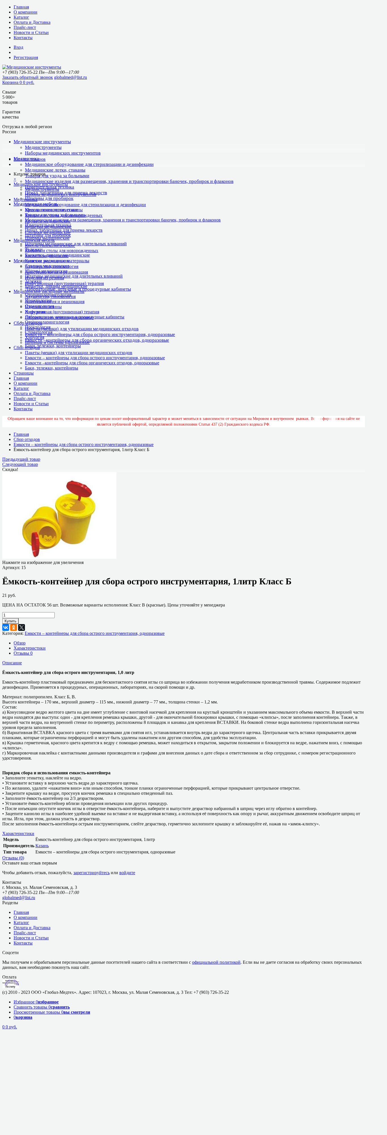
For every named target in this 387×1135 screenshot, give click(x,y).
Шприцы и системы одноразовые (57, 342)
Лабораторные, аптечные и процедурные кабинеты (74, 316)
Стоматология (38, 332)
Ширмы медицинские (46, 271)
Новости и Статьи (31, 32)
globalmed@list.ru (70, 77)
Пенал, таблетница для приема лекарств (64, 230)
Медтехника (25, 199)
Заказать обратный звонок (27, 77)
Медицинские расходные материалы (49, 291)
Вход (18, 47)
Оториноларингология (47, 322)
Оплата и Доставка (32, 22)
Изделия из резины (43, 306)
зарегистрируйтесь (91, 872)
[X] (21, 627)
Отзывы (23, 653)
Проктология (37, 327)
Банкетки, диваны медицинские (56, 286)
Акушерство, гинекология (50, 296)
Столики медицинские (47, 265)
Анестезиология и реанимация (54, 301)
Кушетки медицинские (47, 260)
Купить (10, 621)
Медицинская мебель (34, 240)
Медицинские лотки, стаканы (55, 170)
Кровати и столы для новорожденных (61, 250)
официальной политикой (216, 962)
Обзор (19, 643)
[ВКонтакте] (5, 627)
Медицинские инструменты (42, 141)
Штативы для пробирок (49, 198)
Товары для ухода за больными (57, 175)
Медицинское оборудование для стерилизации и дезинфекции (89, 164)
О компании (25, 12)
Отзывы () (13, 857)
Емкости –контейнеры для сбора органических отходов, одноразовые (97, 340)
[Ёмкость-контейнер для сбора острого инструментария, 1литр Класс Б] (59, 557)
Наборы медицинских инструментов (63, 153)
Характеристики (30, 648)
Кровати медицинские (47, 255)
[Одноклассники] (13, 627)
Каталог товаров (30, 159)
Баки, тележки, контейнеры (53, 345)
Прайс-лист (25, 27)
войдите (127, 872)
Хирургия (34, 337)
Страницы (24, 373)
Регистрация (26, 57)
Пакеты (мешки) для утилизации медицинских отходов (82, 328)
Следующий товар (20, 464)
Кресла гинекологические (50, 245)
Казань (42, 845)
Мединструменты (43, 147)
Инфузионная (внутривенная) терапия (64, 283)
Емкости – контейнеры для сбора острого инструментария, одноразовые (100, 334)
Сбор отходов (27, 347)
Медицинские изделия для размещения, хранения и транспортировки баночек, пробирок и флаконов (129, 181)
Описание (12, 662)
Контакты (23, 37)
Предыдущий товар (21, 459)
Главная (21, 7)
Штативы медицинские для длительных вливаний (76, 243)
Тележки (33, 281)
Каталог (21, 17)
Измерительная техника (48, 225)
